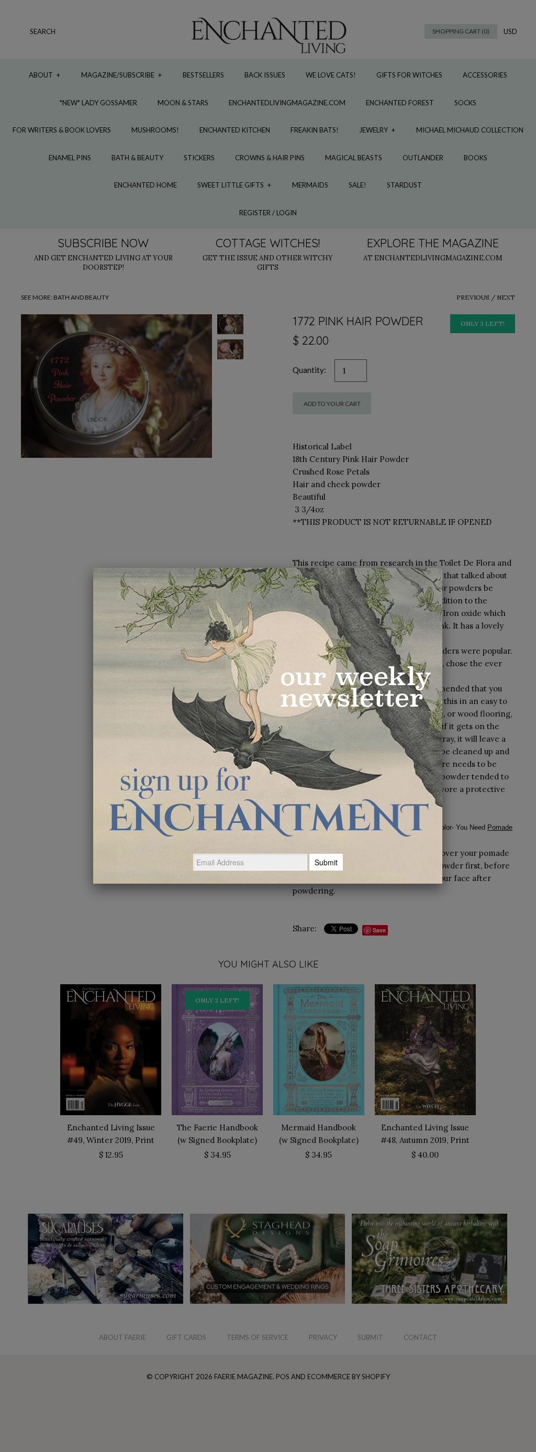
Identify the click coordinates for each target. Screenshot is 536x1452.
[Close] (442, 567)
